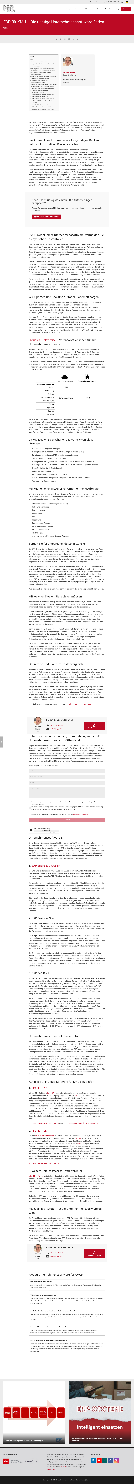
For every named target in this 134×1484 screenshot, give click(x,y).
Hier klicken (46, 830)
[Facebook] (110, 1460)
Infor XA (50, 1093)
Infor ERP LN (39, 1130)
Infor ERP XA (39, 1087)
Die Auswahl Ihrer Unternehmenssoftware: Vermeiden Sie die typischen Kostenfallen (43, 69)
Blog (6, 28)
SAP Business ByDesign (46, 865)
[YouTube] (99, 1460)
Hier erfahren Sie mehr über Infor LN (44, 1163)
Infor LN (78, 1138)
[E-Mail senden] (57, 39)
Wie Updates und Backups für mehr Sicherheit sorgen (41, 73)
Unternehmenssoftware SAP (40, 96)
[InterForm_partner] (31, 1461)
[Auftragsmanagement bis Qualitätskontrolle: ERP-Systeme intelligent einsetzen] (100, 1412)
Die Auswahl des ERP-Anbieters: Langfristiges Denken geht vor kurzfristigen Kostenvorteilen (43, 64)
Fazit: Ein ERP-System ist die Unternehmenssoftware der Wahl (41, 106)
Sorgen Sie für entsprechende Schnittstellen (44, 84)
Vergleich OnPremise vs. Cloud (78, 704)
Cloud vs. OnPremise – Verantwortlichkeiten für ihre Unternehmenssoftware (43, 77)
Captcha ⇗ (54, 832)
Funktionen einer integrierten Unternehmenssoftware (39, 81)
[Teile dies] (61, 39)
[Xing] (104, 1460)
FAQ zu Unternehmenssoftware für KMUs (43, 109)
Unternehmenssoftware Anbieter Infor (43, 98)
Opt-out (88, 1480)
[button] (122, 2)
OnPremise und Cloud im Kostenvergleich (42, 88)
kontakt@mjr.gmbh (56, 729)
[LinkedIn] (93, 1460)
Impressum (65, 1480)
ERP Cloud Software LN (45, 1136)
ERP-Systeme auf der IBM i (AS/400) (83, 1123)
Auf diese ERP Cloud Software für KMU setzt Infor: (43, 102)
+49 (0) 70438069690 (56, 725)
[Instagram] (116, 1460)
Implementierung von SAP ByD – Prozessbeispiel (24, 1441)
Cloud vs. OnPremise (42, 340)
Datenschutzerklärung (80, 814)
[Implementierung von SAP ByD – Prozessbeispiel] (34, 1412)
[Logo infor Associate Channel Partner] (13, 1461)
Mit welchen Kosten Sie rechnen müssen (42, 86)
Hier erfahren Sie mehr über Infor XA (44, 1123)
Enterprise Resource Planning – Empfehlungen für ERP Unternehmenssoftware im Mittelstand (42, 92)
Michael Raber (69, 72)
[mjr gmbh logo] (9, 8)
